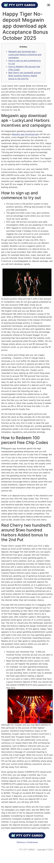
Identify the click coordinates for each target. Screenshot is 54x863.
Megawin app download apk (25, 134)
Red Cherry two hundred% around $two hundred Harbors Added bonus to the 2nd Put (24, 75)
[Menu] (48, 5)
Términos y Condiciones (27, 842)
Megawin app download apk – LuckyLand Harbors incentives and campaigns (24, 54)
